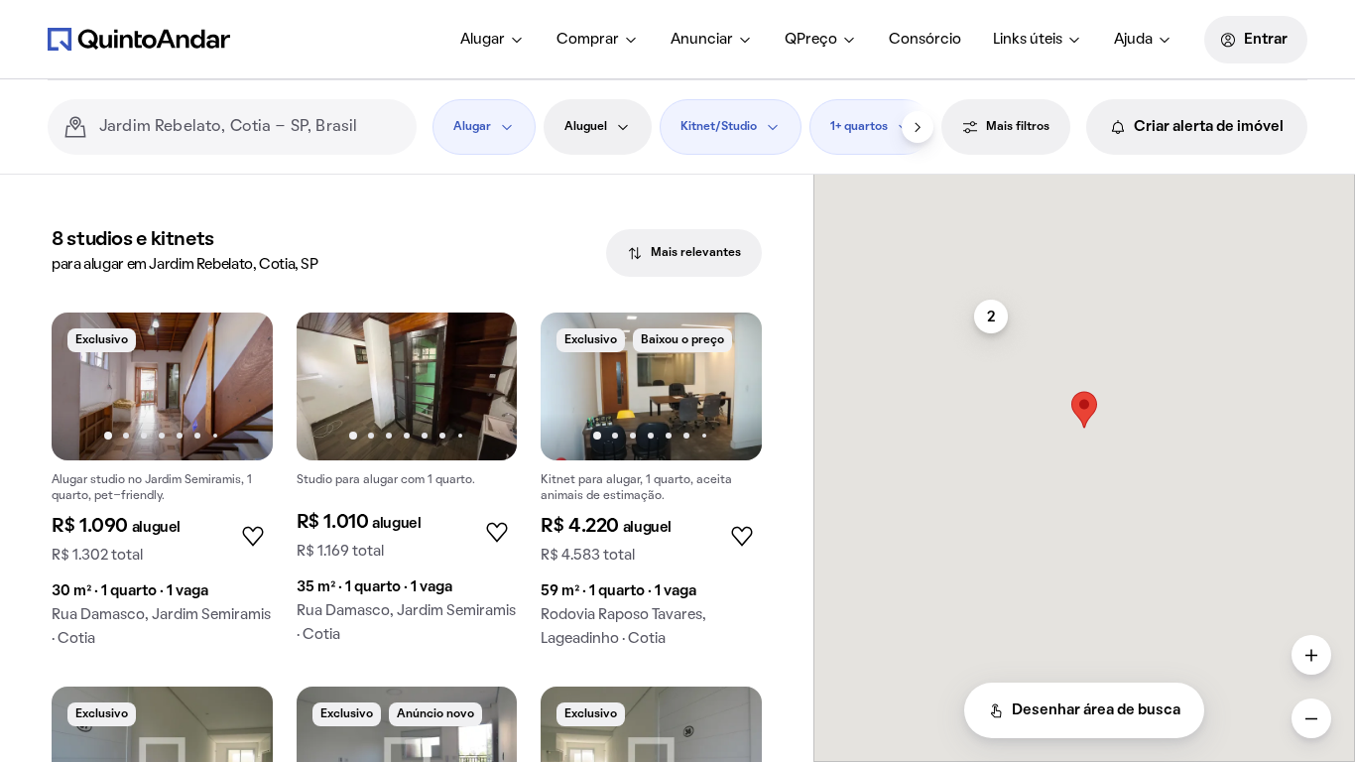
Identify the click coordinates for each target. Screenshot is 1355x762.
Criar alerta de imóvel (1209, 127)
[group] (162, 488)
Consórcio (925, 40)
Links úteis (1027, 40)
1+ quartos (859, 127)
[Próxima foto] (237, 386)
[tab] (684, 253)
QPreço (811, 40)
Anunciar (702, 40)
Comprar (587, 40)
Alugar (482, 40)
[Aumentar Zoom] (1311, 655)
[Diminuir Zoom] (1311, 718)
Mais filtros (1017, 127)
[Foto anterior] (87, 386)
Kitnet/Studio (718, 127)
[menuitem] (492, 40)
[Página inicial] (139, 39)
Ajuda (1133, 40)
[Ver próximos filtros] (917, 127)
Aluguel (585, 127)
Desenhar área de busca (1096, 710)
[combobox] (250, 127)
